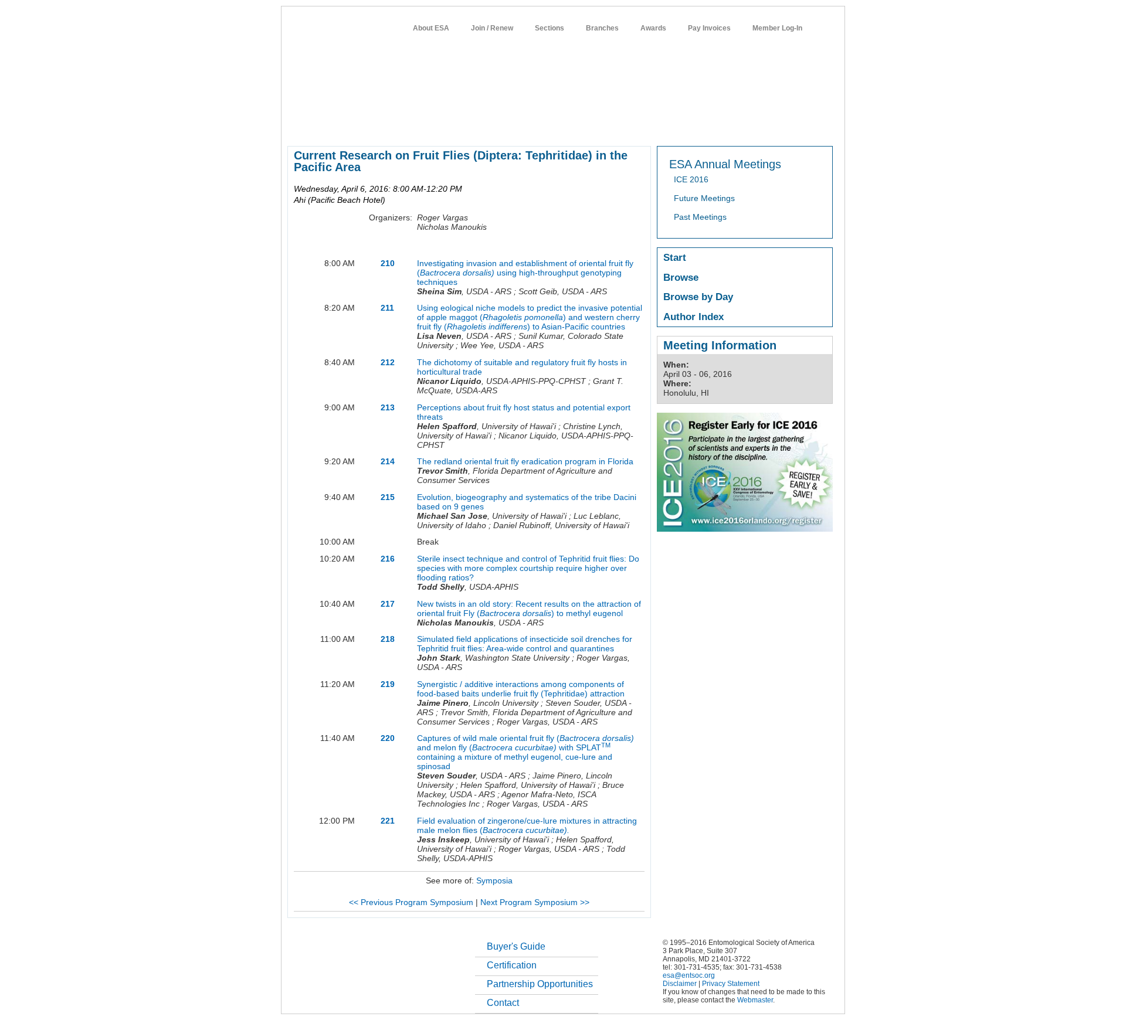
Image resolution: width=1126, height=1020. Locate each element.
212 (388, 362)
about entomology (349, 125)
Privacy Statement (730, 984)
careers (678, 125)
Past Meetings (700, 217)
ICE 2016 (691, 179)
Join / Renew (492, 28)
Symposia (494, 880)
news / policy (588, 125)
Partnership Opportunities (540, 984)
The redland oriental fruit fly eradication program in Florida (525, 461)
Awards (653, 28)
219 (388, 684)
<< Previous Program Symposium (411, 902)
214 (388, 461)
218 (388, 639)
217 (388, 603)
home (297, 125)
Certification (512, 965)
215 (388, 497)
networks (719, 125)
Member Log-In (777, 28)
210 (388, 263)
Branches (602, 28)
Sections (549, 28)
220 (388, 738)
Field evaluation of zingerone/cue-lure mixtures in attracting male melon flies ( (527, 825)
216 (388, 558)
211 (387, 307)
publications (534, 125)
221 (388, 820)
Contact (503, 1003)
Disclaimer (680, 984)
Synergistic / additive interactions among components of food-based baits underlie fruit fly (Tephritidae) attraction (521, 688)
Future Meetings (704, 198)
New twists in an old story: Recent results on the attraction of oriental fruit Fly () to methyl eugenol (529, 608)
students (637, 125)
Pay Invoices (709, 28)
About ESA (431, 28)
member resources (424, 125)
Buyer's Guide (516, 946)
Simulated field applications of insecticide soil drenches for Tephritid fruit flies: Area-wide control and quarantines (524, 643)
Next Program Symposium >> (534, 902)
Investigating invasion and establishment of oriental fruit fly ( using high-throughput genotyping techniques (525, 273)
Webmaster (755, 1000)
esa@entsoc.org (689, 975)
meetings (485, 125)
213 (388, 407)
